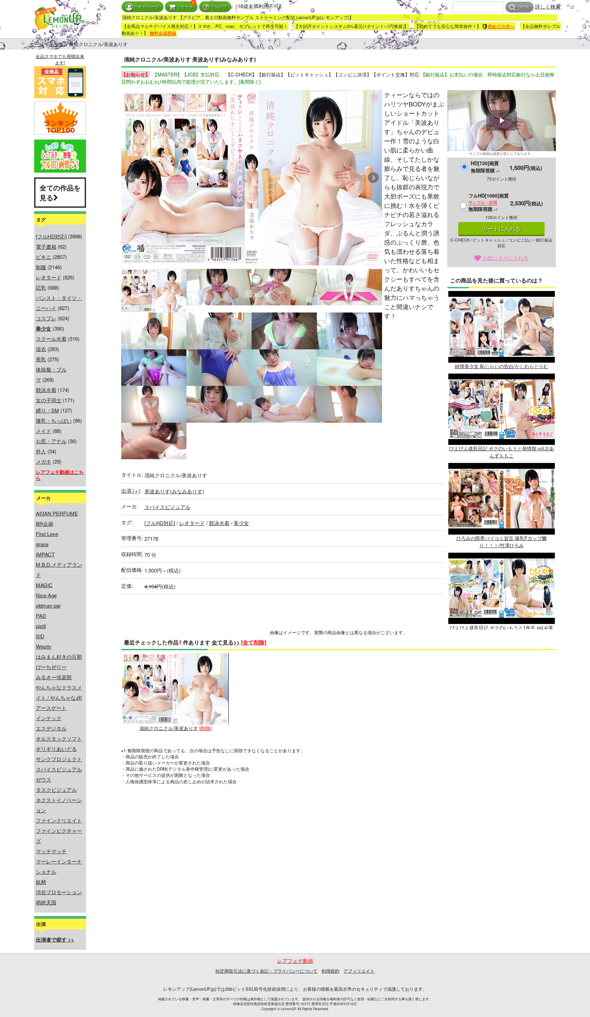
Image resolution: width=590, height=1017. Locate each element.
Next (373, 177)
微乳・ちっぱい (54, 420)
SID (40, 636)
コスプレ (46, 318)
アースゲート (51, 707)
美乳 (41, 359)
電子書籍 (46, 246)
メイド (43, 430)
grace (42, 544)
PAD (41, 615)
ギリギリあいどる (56, 748)
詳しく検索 (548, 6)
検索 (525, 7)
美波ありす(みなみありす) (174, 491)
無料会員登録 (163, 33)
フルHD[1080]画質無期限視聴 (488, 202)
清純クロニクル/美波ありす (168, 728)
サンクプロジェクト (59, 758)
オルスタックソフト (59, 738)
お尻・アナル (51, 441)
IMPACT (45, 554)
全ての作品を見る (60, 192)
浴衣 (41, 348)
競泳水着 (46, 389)
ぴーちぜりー (51, 666)
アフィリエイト (359, 971)
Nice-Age (46, 595)
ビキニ (43, 256)
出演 (130, 490)
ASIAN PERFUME (57, 513)
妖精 (41, 881)
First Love (47, 533)
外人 (41, 451)
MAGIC (44, 585)
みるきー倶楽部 (54, 677)
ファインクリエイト (59, 820)
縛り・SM (47, 410)
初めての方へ (501, 26)
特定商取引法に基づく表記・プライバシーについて (266, 971)
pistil (41, 625)
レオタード (48, 277)
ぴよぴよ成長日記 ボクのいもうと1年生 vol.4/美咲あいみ (501, 631)
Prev (130, 177)
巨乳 (41, 287)
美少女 (56, 44)
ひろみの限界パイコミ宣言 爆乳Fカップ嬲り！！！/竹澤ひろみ (501, 541)
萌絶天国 (46, 902)
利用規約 (330, 971)
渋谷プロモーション (59, 892)
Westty (44, 646)
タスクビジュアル (56, 789)
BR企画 (44, 523)
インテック (48, 718)
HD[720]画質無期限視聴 (485, 167)
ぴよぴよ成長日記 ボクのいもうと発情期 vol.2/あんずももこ (501, 452)
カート (187, 7)
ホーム (36, 44)
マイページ (148, 7)
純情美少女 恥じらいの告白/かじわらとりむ (501, 366)
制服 (41, 267)
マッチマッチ (51, 851)
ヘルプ (220, 7)
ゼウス (43, 779)
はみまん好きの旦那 (59, 656)
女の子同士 (48, 400)
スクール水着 (51, 338)
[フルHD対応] (51, 236)
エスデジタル (51, 728)
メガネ (43, 461)
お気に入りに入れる (505, 257)
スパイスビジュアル (59, 769)
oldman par (48, 605)
